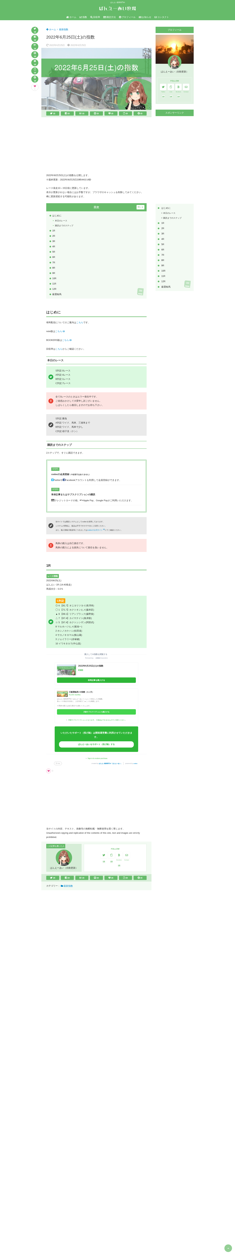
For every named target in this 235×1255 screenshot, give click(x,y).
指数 (84, 17)
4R (53, 246)
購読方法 (111, 17)
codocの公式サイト (95, 530)
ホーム (72, 17)
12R (54, 289)
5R (53, 252)
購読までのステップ (64, 225)
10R (54, 278)
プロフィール (129, 17)
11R (54, 283)
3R (53, 241)
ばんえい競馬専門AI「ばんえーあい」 (110, 763)
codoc (135, 763)
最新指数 (63, 29)
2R (53, 236)
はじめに (56, 215)
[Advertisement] (96, 145)
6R (53, 257)
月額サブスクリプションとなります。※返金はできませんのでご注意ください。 (97, 720)
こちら (79, 322)
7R (53, 262)
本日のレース (61, 220)
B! (35, 45)
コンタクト (163, 17)
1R (53, 230)
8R (53, 268)
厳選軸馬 (56, 294)
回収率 (96, 17)
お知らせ (146, 17)
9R (53, 273)
